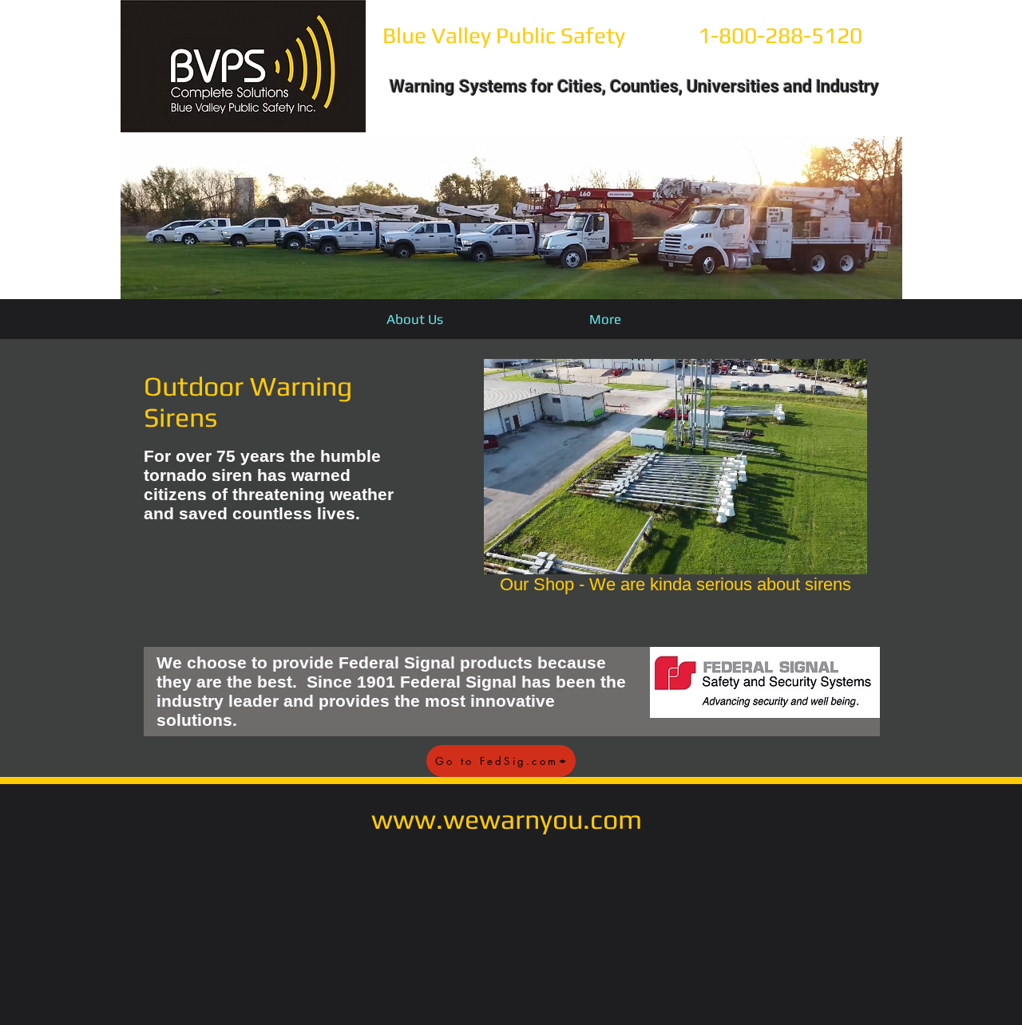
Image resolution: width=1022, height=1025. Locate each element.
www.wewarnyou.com (506, 818)
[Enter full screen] (845, 552)
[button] (511, 217)
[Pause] (504, 552)
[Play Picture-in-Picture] (818, 552)
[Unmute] (531, 552)
